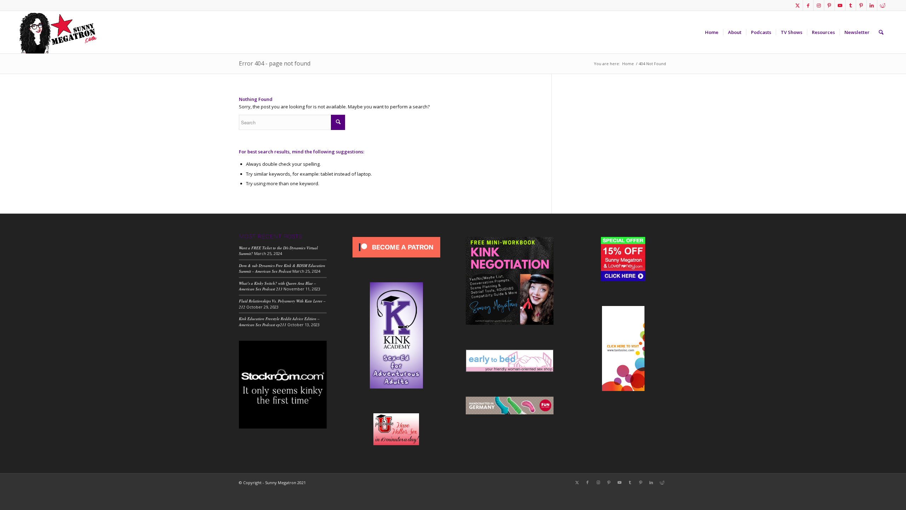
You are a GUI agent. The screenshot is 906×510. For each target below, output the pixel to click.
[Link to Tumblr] (850, 5)
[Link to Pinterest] (829, 5)
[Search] (881, 32)
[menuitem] (711, 32)
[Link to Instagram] (819, 5)
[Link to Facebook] (808, 5)
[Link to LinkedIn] (872, 5)
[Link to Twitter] (797, 5)
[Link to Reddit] (882, 5)
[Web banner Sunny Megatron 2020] (57, 32)
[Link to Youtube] (840, 5)
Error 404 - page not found (274, 63)
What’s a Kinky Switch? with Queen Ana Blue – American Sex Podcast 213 (277, 286)
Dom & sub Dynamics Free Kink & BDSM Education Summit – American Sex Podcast (282, 268)
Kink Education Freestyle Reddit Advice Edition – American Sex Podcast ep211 (279, 321)
